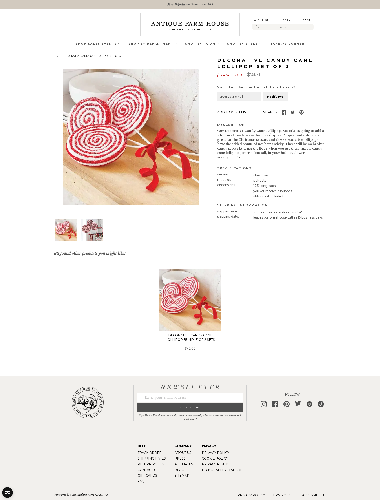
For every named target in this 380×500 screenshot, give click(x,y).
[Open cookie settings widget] (7, 492)
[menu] (190, 44)
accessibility (314, 495)
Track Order (150, 453)
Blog (179, 470)
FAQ (141, 481)
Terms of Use (283, 495)
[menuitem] (96, 44)
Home (56, 55)
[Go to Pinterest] (301, 113)
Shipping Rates (152, 458)
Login (286, 20)
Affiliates (184, 464)
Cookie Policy (215, 458)
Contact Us (148, 470)
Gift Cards (147, 476)
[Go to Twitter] (292, 113)
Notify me (275, 96)
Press (180, 458)
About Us (183, 453)
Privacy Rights (215, 464)
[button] (92, 230)
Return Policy (151, 464)
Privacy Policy (215, 453)
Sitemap (182, 476)
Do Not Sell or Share (222, 470)
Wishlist (261, 20)
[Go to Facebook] (284, 113)
